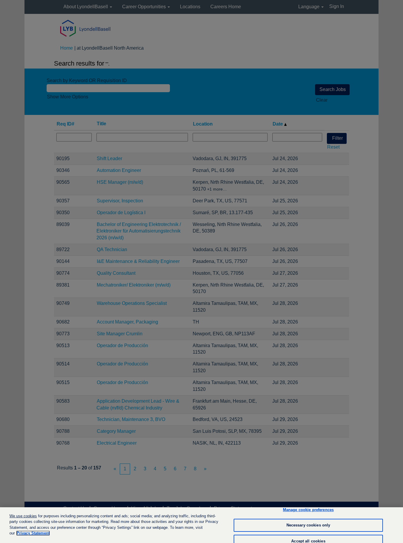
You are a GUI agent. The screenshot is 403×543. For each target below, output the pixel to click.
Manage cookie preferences (308, 510)
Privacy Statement (33, 533)
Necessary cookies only (308, 525)
